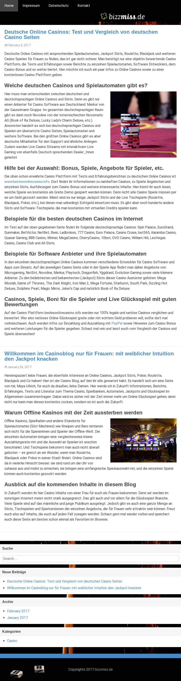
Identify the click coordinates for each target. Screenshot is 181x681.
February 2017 (18, 611)
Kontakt (83, 6)
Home (9, 6)
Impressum (31, 6)
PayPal (117, 323)
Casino (12, 641)
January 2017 (17, 618)
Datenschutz (59, 6)
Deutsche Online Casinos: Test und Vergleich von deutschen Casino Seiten (81, 34)
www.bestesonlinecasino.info (26, 182)
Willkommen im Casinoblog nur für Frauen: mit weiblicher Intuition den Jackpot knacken (89, 356)
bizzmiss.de (104, 669)
